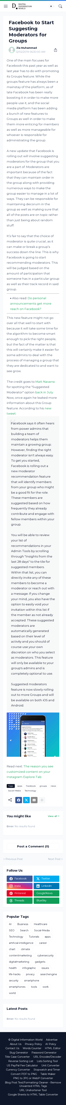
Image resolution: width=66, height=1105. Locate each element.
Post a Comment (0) (33, 846)
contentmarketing (20, 955)
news (53, 786)
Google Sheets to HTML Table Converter (33, 1094)
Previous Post (14, 859)
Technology (30, 790)
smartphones (17, 986)
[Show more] (42, 800)
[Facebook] (18, 800)
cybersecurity (45, 955)
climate (25, 949)
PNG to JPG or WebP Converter (33, 1078)
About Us (15, 1044)
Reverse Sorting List (20, 1061)
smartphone (31, 980)
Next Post (54, 859)
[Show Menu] (5, 6)
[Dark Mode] (52, 6)
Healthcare (40, 924)
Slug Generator (19, 1052)
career (43, 943)
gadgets (40, 961)
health (13, 968)
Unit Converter (50, 1065)
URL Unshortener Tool (33, 1090)
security (13, 980)
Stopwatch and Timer (47, 1069)
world (12, 993)
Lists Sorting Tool (47, 1061)
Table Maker (47, 1074)
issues (45, 968)
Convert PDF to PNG (24, 1074)
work (46, 986)
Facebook (31, 786)
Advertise (52, 1039)
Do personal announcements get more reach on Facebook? (30, 303)
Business (22, 924)
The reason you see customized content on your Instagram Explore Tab (30, 772)
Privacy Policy (33, 1044)
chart (12, 949)
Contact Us (12, 1048)
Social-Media (14, 790)
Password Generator (44, 1052)
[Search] (60, 6)
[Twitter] (26, 800)
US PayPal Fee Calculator (22, 1065)
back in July (44, 392)
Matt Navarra (45, 381)
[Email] (34, 800)
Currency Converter (18, 1069)
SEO (11, 930)
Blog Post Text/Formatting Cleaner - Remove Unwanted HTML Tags (33, 1084)
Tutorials (34, 936)
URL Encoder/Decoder (47, 1056)
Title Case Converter (17, 1056)
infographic (29, 968)
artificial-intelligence (21, 943)
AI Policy (50, 1044)
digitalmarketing (19, 961)
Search (24, 930)
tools (34, 986)
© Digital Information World (25, 1039)
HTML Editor (53, 1048)
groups (43, 786)
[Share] (54, 50)
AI (10, 924)
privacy (30, 974)
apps (19, 786)
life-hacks (14, 974)
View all (52, 816)
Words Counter (32, 1048)
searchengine (48, 974)
